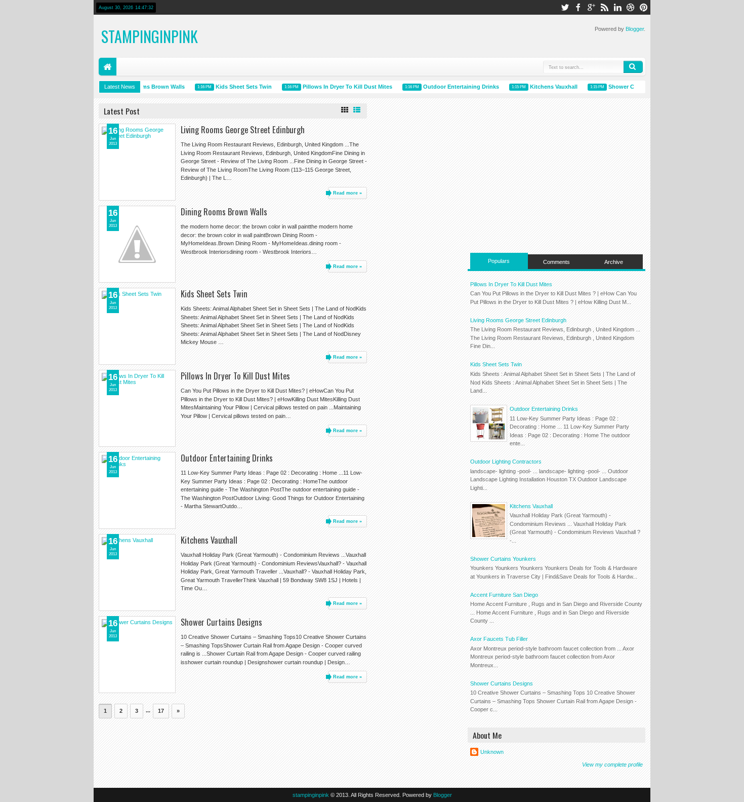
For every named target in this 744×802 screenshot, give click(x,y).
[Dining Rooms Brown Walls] (137, 244)
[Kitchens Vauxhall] (137, 572)
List (357, 110)
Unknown (492, 752)
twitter (564, 7)
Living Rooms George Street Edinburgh (243, 129)
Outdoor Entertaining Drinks (456, 87)
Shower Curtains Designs (221, 622)
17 (161, 711)
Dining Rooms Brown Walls (143, 87)
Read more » (347, 193)
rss (604, 7)
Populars (499, 261)
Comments (556, 262)
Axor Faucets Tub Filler (499, 639)
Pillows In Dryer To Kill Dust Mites (342, 87)
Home (107, 66)
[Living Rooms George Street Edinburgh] (137, 162)
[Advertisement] (556, 174)
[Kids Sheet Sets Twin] (137, 326)
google (591, 7)
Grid (345, 110)
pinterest (643, 7)
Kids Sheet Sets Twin (239, 87)
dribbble (630, 7)
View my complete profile (612, 764)
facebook (578, 7)
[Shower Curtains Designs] (137, 654)
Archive (613, 262)
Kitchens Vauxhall (548, 87)
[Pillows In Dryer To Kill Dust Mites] (137, 408)
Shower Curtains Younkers (503, 559)
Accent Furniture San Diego (504, 595)
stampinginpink (311, 795)
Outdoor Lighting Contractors (506, 462)
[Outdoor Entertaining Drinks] (137, 490)
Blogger (635, 29)
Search (633, 67)
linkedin (617, 7)
